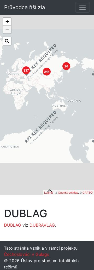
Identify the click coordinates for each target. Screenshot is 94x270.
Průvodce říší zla (24, 7)
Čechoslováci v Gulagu (26, 254)
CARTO (88, 192)
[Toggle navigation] (82, 7)
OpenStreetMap (68, 192)
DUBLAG (12, 225)
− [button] (7, 29)
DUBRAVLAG (42, 225)
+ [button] (7, 21)
